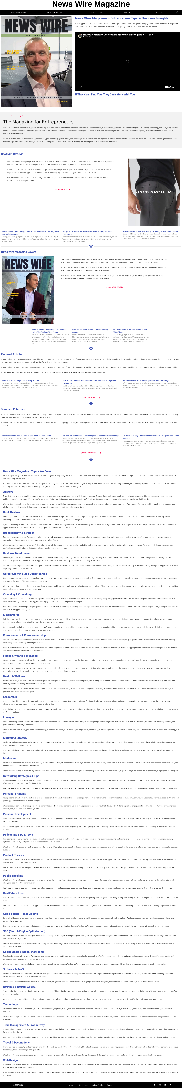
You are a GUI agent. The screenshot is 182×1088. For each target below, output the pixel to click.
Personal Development (17, 814)
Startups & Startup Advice (19, 987)
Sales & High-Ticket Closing (20, 913)
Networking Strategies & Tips (21, 776)
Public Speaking (13, 875)
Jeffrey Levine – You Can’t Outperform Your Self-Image (146, 380)
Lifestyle (8, 717)
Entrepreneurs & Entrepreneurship (24, 635)
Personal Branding (14, 793)
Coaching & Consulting (17, 594)
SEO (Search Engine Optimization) (24, 931)
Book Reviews (11, 512)
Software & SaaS (13, 969)
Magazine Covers (18, 12)
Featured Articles (94, 12)
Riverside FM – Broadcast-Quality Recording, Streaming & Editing (150, 231)
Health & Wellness (14, 676)
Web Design (10, 1060)
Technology (10, 1004)
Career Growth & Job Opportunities (25, 573)
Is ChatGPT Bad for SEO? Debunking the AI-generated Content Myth (91, 436)
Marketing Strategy (15, 738)
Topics (157, 12)
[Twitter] (165, 1085)
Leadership (10, 696)
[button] (177, 12)
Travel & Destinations (16, 1042)
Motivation (10, 758)
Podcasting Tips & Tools (18, 834)
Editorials (129, 12)
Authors (8, 491)
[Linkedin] (170, 1085)
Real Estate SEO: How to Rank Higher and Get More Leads (26, 436)
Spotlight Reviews (55, 12)
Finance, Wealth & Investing (20, 655)
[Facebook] (154, 1085)
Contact (109, 1085)
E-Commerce (11, 614)
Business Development (17, 553)
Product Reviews (13, 855)
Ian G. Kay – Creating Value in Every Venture (20, 380)
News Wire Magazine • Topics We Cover (27, 471)
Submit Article (97, 1085)
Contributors (83, 1085)
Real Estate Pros (13, 893)
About (71, 1085)
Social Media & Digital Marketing (23, 951)
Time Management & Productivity (24, 1025)
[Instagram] (160, 1085)
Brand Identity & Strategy (18, 532)
